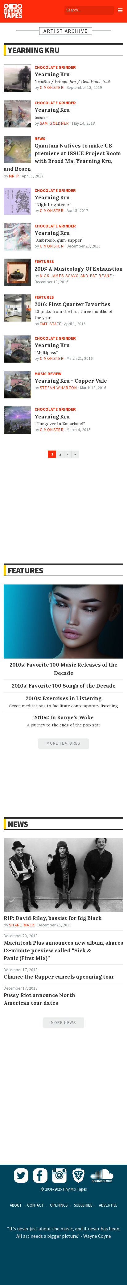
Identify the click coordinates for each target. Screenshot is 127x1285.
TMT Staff (50, 323)
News (18, 824)
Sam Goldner (54, 123)
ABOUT (16, 1205)
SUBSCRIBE (83, 1205)
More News (63, 1022)
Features (25, 570)
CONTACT (35, 1205)
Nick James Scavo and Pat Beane (76, 275)
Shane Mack (22, 925)
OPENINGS (59, 1205)
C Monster (52, 87)
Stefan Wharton (58, 387)
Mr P (14, 176)
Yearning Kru (33, 50)
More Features (63, 743)
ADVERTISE (108, 1205)
